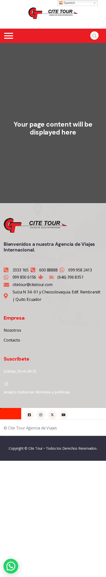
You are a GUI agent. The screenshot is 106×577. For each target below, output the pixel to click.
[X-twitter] (52, 414)
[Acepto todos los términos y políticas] (6, 383)
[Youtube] (63, 414)
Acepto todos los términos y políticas (37, 392)
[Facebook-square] (29, 414)
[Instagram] (40, 414)
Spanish (69, 3)
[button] (10, 566)
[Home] (53, 13)
